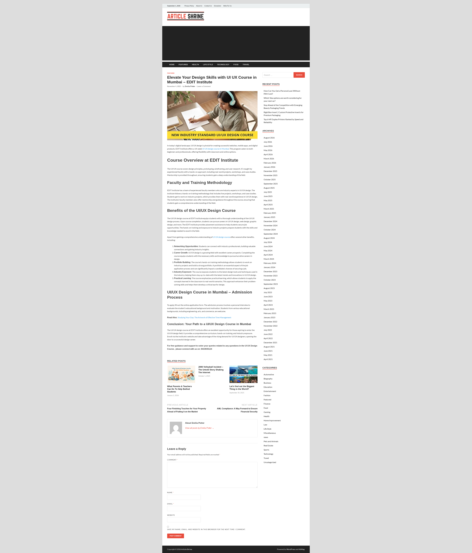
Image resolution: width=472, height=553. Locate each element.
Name (170, 492)
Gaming (267, 412)
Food (235, 65)
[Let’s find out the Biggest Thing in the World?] (243, 375)
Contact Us (208, 6)
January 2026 (269, 167)
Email (170, 504)
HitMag (301, 549)
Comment (172, 460)
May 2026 (268, 150)
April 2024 (268, 255)
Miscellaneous (270, 433)
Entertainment (270, 391)
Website (171, 515)
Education (268, 387)
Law (265, 424)
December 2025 (270, 171)
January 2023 (269, 317)
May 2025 (268, 200)
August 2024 (269, 238)
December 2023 (270, 271)
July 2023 (268, 292)
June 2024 (268, 246)
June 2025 (268, 196)
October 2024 (270, 229)
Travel (246, 65)
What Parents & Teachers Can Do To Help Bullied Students (179, 389)
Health (195, 65)
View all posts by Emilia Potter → (199, 428)
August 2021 (269, 346)
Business (267, 383)
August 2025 (269, 188)
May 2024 (268, 250)
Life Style (208, 65)
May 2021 (268, 355)
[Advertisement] (236, 43)
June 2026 (268, 146)
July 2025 (268, 192)
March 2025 (269, 209)
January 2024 (269, 267)
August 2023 (269, 288)
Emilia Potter (190, 86)
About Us (199, 6)
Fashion (267, 395)
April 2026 (268, 154)
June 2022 (268, 334)
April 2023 (268, 305)
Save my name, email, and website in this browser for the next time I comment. (206, 529)
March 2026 (269, 158)
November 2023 (270, 275)
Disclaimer (217, 6)
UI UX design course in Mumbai (215, 149)
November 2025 (270, 175)
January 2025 (269, 217)
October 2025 (270, 179)
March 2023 (269, 309)
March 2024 (269, 259)
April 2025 (268, 204)
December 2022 (270, 321)
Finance (267, 404)
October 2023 (270, 280)
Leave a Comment (204, 86)
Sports (266, 449)
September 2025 (271, 183)
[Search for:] (283, 75)
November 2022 (270, 326)
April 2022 (268, 338)
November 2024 (270, 225)
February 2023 (270, 313)
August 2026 (269, 137)
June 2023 (268, 296)
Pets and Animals (271, 441)
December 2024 (270, 221)
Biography (268, 378)
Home (171, 65)
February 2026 (270, 163)
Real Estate (268, 445)
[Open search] (303, 64)
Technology (223, 65)
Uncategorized (270, 462)
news (266, 437)
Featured (183, 65)
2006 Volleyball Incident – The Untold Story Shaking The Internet (210, 370)
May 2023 (268, 300)
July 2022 (268, 330)
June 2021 (268, 351)
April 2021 (268, 359)
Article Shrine (186, 549)
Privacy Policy (189, 6)
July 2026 (268, 142)
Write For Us (227, 6)
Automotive (269, 374)
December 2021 (270, 342)
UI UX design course (221, 237)
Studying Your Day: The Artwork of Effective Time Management (204, 317)
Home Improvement (272, 420)
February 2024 (270, 263)
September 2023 (271, 284)
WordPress (291, 549)
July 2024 (268, 242)
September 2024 (271, 234)
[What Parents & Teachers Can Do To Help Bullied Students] (181, 375)
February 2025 (270, 213)
